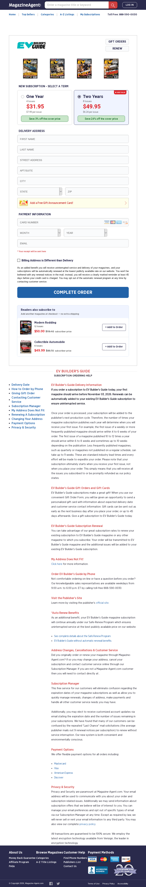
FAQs (12, 866)
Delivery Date (21, 384)
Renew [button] (117, 48)
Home (12, 14)
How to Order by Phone (27, 389)
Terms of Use (94, 884)
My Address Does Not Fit (28, 410)
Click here (56, 564)
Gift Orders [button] (117, 41)
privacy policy (87, 824)
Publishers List (72, 862)
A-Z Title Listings (46, 862)
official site (102, 603)
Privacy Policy (108, 884)
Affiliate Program (19, 862)
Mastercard (60, 763)
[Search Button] (113, 5)
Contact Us (70, 866)
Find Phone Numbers (75, 858)
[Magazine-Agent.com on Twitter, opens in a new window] (58, 883)
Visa (56, 768)
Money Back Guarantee (22, 858)
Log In (130, 5)
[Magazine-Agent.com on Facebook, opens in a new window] (51, 883)
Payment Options (23, 423)
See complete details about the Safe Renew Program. (82, 636)
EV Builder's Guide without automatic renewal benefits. (83, 640)
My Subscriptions (90, 14)
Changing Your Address (27, 418)
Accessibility (123, 884)
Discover (58, 777)
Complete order (73, 292)
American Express (63, 773)
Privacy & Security (24, 427)
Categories (47, 14)
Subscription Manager (26, 406)
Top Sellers (28, 14)
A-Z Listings (67, 14)
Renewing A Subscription (28, 414)
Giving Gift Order (23, 393)
